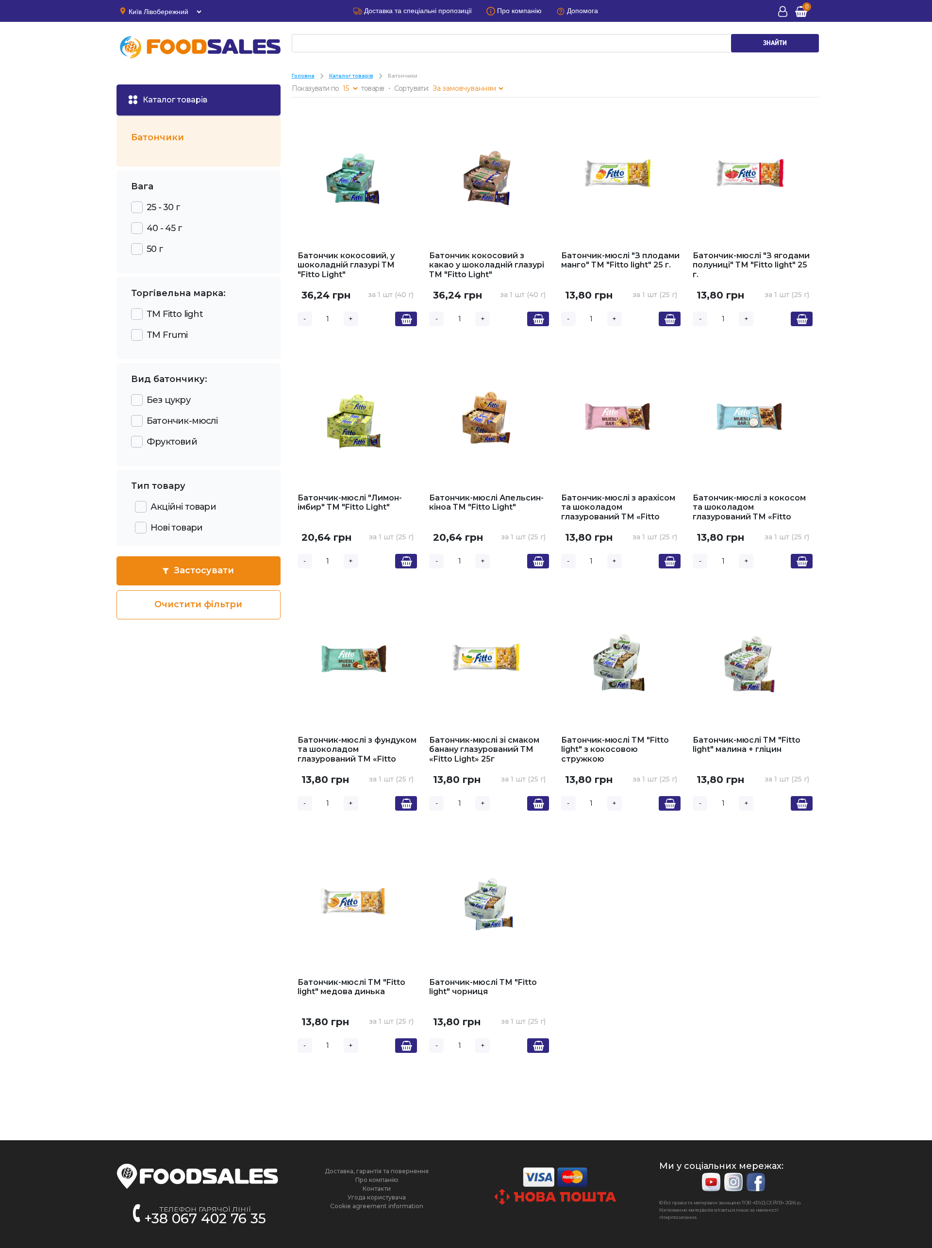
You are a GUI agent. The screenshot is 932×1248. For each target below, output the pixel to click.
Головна (303, 76)
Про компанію (377, 1179)
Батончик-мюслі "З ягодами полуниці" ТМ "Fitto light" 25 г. (751, 265)
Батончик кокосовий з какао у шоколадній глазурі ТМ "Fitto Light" (486, 265)
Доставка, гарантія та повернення (377, 1171)
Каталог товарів (351, 76)
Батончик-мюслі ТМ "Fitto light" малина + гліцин (746, 744)
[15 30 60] (350, 88)
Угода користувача (377, 1197)
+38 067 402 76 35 (205, 1218)
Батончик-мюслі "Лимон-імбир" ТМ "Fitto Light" (350, 502)
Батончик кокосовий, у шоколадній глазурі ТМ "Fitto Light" (346, 265)
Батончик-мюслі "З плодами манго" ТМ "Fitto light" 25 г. (620, 260)
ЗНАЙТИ (775, 43)
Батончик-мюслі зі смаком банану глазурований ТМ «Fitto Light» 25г (484, 749)
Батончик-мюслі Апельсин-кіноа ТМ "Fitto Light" (486, 502)
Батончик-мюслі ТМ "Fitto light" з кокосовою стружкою (615, 749)
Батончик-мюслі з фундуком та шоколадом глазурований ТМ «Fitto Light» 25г (357, 754)
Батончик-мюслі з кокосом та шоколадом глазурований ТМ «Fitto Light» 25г (749, 512)
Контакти (377, 1188)
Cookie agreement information (376, 1206)
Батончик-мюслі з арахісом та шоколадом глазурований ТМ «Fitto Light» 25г (618, 512)
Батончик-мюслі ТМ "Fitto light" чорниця (483, 987)
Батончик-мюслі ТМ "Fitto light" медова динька (351, 987)
